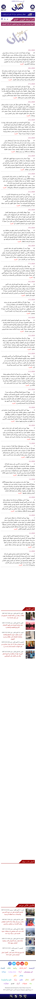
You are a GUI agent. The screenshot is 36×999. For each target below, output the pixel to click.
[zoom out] (7, 19)
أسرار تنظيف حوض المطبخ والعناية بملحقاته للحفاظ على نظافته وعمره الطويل (12, 637)
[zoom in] (2, 19)
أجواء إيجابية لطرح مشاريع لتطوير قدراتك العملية (18, 24)
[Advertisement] (18, 588)
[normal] (5, 19)
